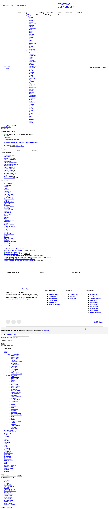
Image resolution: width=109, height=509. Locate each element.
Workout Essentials (9, 178)
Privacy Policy (8, 457)
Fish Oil (6, 161)
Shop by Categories (13, 354)
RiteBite (6, 232)
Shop (5, 352)
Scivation (6, 237)
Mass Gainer (7, 165)
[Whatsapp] (19, 322)
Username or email (7, 337)
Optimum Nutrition (9, 226)
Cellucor (6, 200)
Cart (5, 443)
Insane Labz (7, 212)
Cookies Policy (8, 453)
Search (19, 475)
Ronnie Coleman (9, 234)
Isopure (13, 403)
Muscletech (7, 221)
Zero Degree (7, 243)
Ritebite (13, 419)
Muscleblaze (14, 409)
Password (4, 340)
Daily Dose (7, 203)
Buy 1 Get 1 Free (9, 159)
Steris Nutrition (8, 238)
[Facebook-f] (8, 322)
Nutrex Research (9, 224)
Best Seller (7, 156)
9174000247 (64, 4)
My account (7, 454)
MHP (5, 218)
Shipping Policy (8, 460)
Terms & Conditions (10, 465)
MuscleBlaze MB (9, 220)
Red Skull (7, 231)
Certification (7, 434)
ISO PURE (7, 214)
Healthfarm (7, 211)
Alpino (6, 186)
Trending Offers (8, 173)
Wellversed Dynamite (10, 241)
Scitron (6, 235)
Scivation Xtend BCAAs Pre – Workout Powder (21, 142)
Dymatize (7, 205)
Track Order (7, 433)
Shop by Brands (12, 375)
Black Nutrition (8, 194)
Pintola (6, 227)
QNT (5, 229)
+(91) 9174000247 (13, 275)
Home (7, 125)
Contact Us (7, 451)
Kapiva (6, 215)
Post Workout (8, 170)
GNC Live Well (8, 209)
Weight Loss (7, 175)
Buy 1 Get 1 (14, 358)
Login (2, 343)
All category (7, 480)
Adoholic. (46, 330)
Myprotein (7, 223)
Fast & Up (7, 208)
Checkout (7, 448)
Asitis (5, 188)
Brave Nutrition (8, 197)
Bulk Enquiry (8, 442)
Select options (20, 146)
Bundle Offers (8, 158)
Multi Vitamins (8, 167)
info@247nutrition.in (46, 275)
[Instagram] (13, 322)
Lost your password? (7, 345)
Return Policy (8, 459)
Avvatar (6, 189)
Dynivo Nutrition (9, 206)
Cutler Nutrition (9, 202)
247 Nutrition (8, 183)
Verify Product (8, 466)
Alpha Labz (7, 185)
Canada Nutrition (9, 199)
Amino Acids (7, 139)
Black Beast (7, 192)
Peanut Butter (8, 168)
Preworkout (15, 139)
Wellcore (6, 240)
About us (6, 440)
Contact (6, 436)
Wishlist (6, 469)
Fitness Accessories (9, 162)
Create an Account (10, 334)
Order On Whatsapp (10, 431)
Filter (35, 150)
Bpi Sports (7, 196)
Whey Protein (8, 176)
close (10, 507)
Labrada (6, 217)
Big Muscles (7, 191)
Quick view (7, 137)
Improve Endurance (10, 164)
